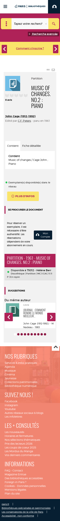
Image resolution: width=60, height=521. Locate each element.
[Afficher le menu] (5, 6)
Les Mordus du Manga (19, 451)
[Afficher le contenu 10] (45, 334)
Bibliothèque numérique (20, 386)
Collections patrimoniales (21, 382)
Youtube (10, 409)
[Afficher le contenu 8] (38, 334)
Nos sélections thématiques (22, 439)
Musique (10, 370)
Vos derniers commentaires (22, 455)
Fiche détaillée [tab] (31, 145)
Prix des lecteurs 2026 (18, 443)
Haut (55, 347)
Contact (17, 470)
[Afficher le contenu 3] (21, 334)
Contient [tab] (12, 145)
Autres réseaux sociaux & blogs (24, 413)
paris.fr (5, 504)
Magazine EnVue (15, 474)
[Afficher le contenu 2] (18, 334)
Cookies (10, 486)
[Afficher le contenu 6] (31, 334)
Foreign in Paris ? (15, 482)
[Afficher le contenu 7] (35, 334)
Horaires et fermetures (19, 436)
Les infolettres (13, 416)
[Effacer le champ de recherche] (46, 23)
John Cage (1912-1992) (20, 116)
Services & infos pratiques (21, 363)
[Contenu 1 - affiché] (15, 334)
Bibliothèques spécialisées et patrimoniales (26, 508)
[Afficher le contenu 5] (28, 334)
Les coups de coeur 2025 (20, 447)
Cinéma (10, 374)
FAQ (7, 470)
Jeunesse (10, 378)
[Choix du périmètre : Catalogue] (6, 23)
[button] (8, 317)
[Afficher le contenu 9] (41, 334)
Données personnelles (31, 486)
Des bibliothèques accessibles (24, 478)
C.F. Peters (24, 120)
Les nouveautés (14, 432)
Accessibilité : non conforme (18, 515)
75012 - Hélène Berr (39, 270)
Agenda (10, 366)
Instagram (11, 405)
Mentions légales (15, 489)
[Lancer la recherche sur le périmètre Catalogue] (53, 23)
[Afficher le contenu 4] (25, 334)
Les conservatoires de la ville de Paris (22, 511)
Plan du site (12, 493)
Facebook (11, 401)
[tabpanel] (30, 160)
